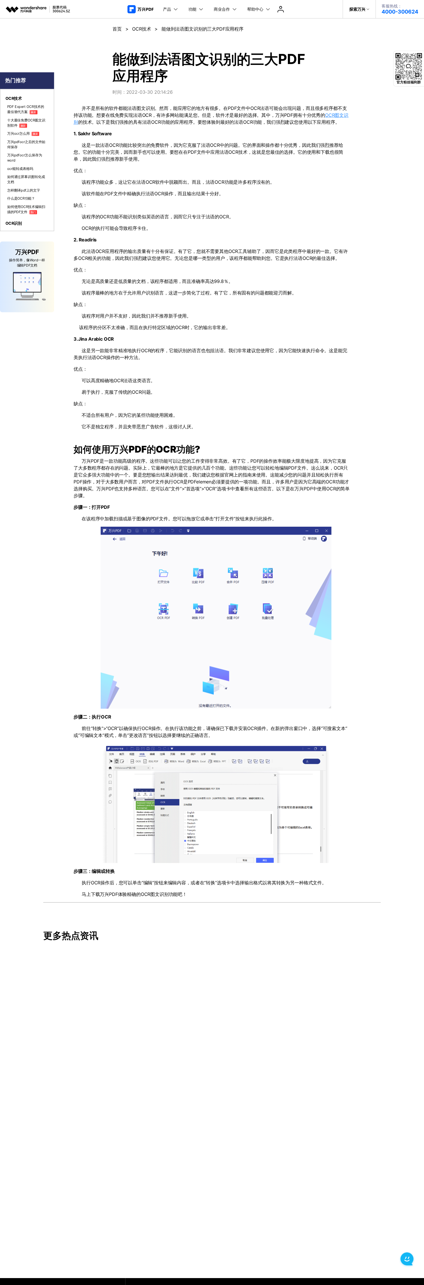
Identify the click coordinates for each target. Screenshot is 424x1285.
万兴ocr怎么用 (22, 134)
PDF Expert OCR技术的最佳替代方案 (25, 109)
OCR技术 (141, 29)
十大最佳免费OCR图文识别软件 (26, 122)
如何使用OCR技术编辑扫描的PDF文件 (26, 209)
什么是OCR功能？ (21, 198)
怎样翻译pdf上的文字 (23, 190)
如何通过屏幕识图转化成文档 (26, 179)
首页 (117, 29)
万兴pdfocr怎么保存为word (24, 158)
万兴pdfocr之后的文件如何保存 (26, 144)
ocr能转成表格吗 (20, 168)
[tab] (27, 98)
